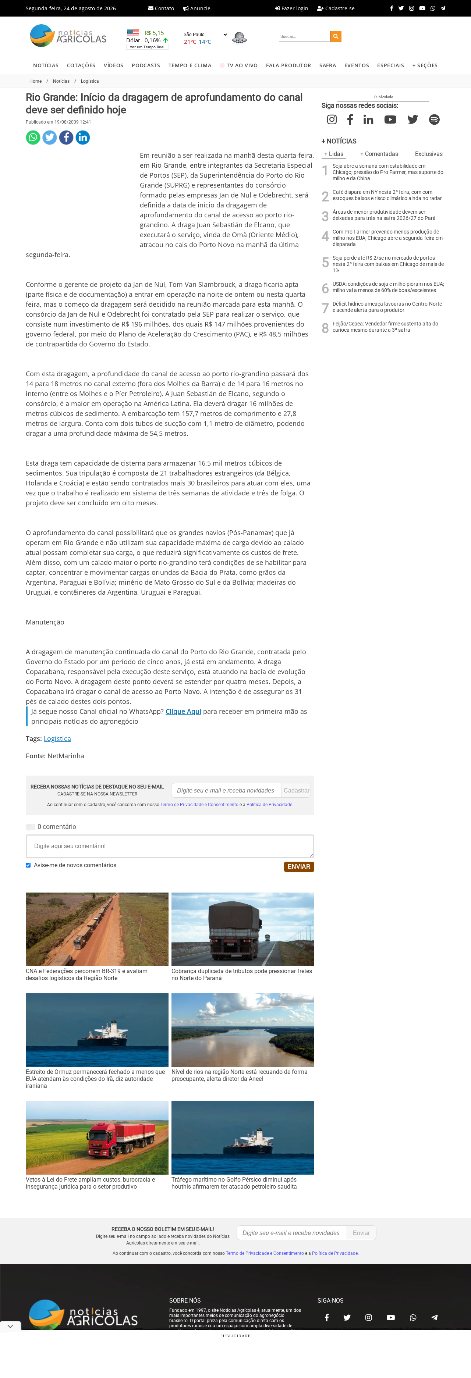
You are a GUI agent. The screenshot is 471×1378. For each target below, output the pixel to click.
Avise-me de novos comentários (75, 865)
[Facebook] (390, 8)
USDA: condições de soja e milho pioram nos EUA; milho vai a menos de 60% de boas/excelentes (388, 287)
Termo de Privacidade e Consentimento (199, 804)
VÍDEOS (114, 65)
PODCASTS (146, 65)
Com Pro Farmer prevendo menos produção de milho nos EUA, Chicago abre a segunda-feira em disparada (388, 238)
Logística (57, 738)
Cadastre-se (339, 8)
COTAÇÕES (81, 65)
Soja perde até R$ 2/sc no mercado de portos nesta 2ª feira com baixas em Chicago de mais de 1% (388, 264)
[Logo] (68, 36)
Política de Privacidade (269, 804)
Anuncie (199, 8)
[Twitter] (399, 8)
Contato (163, 8)
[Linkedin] (82, 137)
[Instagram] (410, 8)
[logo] (90, 1316)
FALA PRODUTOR (288, 65)
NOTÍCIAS (46, 65)
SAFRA (327, 65)
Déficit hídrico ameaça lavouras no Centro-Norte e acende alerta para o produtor (387, 307)
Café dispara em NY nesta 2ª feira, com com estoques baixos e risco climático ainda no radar (387, 195)
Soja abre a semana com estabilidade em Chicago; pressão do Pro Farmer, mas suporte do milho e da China (388, 172)
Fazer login (294, 8)
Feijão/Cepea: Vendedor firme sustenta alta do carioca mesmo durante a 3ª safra (385, 327)
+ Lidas (333, 153)
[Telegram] (441, 8)
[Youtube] (420, 8)
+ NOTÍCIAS (339, 141)
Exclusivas (429, 153)
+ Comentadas (379, 153)
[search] (335, 36)
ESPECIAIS (390, 65)
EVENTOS (356, 65)
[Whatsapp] (431, 8)
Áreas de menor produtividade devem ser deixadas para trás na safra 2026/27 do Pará (384, 215)
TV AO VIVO (242, 65)
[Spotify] (434, 119)
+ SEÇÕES (425, 65)
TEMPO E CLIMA (190, 65)
